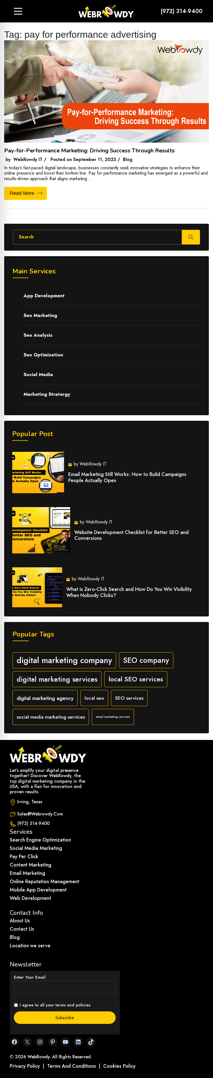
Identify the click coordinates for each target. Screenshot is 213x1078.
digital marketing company (64, 660)
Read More (22, 193)
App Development (44, 295)
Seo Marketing (40, 315)
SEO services (129, 698)
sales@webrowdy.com (40, 814)
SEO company (146, 660)
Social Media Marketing (36, 848)
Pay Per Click (24, 856)
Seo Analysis (38, 335)
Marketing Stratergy (47, 394)
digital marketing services (57, 679)
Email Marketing (27, 873)
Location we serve (30, 945)
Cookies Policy (119, 1066)
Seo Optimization (43, 354)
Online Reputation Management (44, 881)
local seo (94, 698)
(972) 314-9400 (181, 11)
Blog (15, 937)
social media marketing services (51, 717)
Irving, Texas (29, 802)
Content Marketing (30, 864)
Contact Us (22, 929)
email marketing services (113, 717)
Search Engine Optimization (40, 839)
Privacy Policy (25, 1066)
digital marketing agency (45, 698)
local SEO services (135, 679)
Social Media (38, 374)
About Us (20, 920)
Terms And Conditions (71, 1066)
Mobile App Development (38, 889)
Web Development (30, 898)
